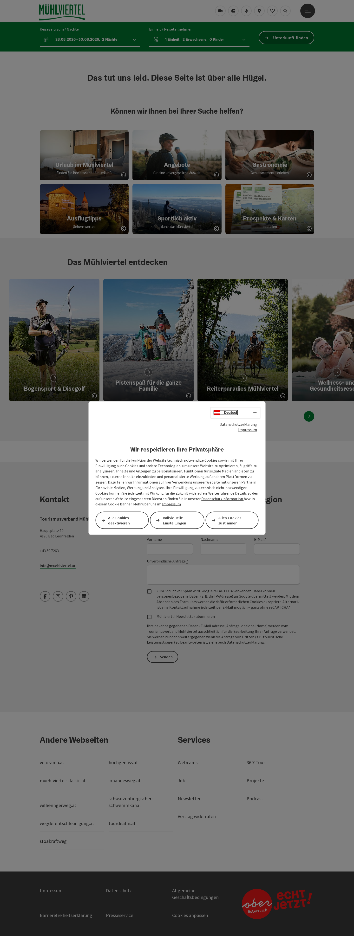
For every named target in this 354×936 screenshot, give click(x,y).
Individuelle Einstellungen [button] (174, 520)
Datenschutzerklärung (238, 424)
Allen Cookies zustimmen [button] (229, 520)
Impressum (247, 429)
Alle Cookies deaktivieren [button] (119, 520)
